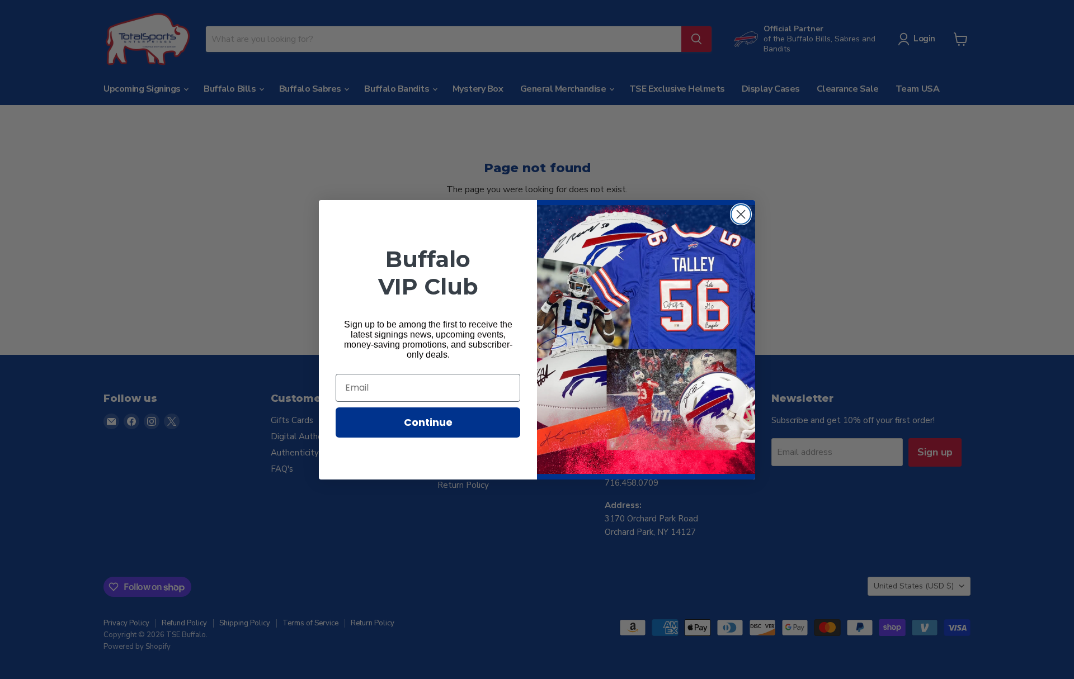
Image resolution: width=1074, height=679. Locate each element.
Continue (428, 422)
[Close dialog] (741, 214)
